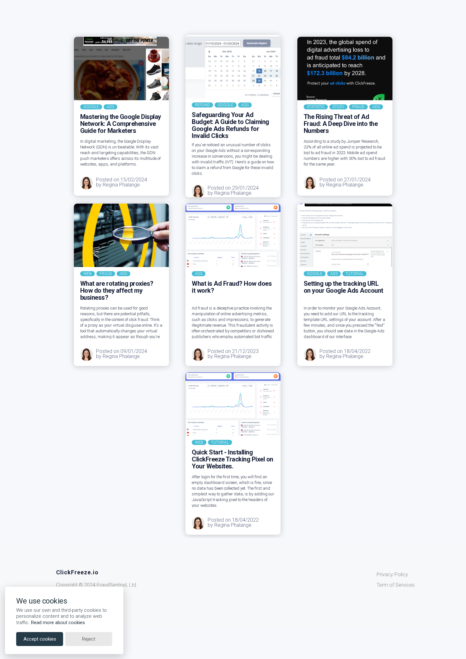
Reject (88, 639)
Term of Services (396, 585)
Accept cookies (39, 639)
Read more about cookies (58, 622)
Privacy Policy (392, 574)
